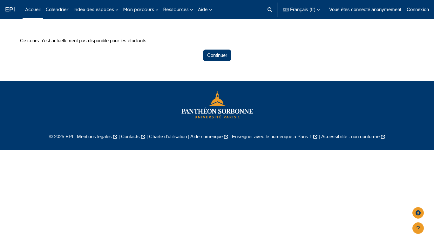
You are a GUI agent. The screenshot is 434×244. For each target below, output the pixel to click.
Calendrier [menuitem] (57, 9)
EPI (10, 9)
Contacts (130, 136)
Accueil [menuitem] (33, 9)
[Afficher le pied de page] (418, 228)
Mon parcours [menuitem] (138, 9)
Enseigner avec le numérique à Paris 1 (272, 136)
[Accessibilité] (418, 213)
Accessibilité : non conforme (350, 136)
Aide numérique (206, 136)
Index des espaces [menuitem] (94, 9)
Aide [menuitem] (203, 9)
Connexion (418, 9)
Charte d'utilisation (168, 136)
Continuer (217, 55)
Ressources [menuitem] (176, 9)
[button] (270, 9)
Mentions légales (94, 136)
